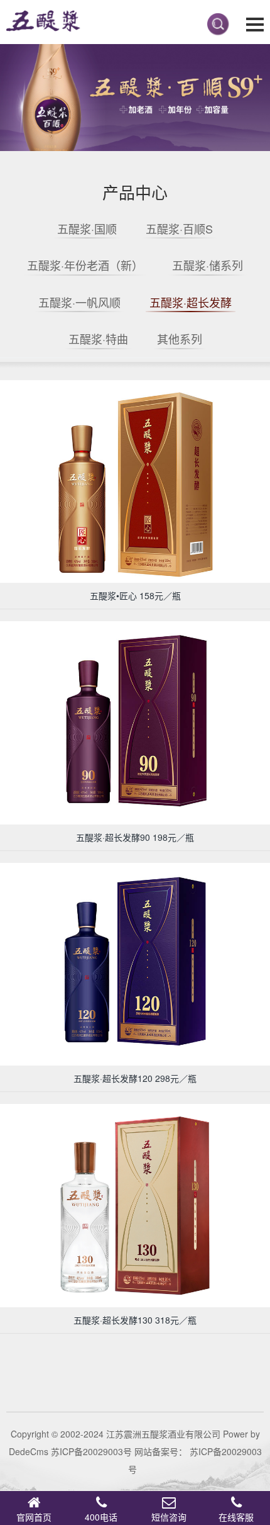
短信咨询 (168, 1517)
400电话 (101, 1517)
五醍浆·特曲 (98, 338)
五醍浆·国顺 (87, 228)
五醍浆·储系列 (207, 265)
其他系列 (179, 338)
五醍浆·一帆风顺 (79, 302)
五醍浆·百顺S (179, 228)
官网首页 (33, 1517)
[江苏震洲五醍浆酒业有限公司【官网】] (41, 22)
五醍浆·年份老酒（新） (85, 265)
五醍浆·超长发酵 (190, 302)
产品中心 (135, 191)
